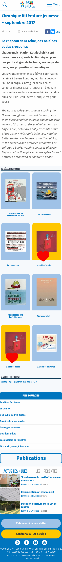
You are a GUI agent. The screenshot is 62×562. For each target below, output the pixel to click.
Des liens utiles (8, 434)
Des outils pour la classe (13, 415)
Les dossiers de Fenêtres (13, 440)
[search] (4, 4)
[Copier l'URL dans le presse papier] (57, 31)
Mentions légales (30, 556)
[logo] (27, 4)
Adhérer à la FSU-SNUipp (31, 534)
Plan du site (13, 556)
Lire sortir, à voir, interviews (14, 446)
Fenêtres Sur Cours (10, 402)
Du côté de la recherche (12, 421)
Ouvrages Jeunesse (10, 427)
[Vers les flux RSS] (17, 542)
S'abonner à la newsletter (31, 523)
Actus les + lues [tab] (15, 471)
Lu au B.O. (5, 409)
